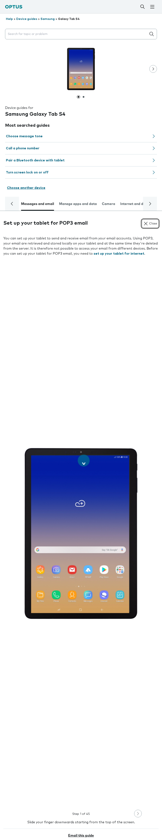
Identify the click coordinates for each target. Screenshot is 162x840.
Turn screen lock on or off (27, 172)
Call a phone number (22, 148)
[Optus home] (13, 6)
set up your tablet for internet (119, 253)
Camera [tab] (108, 204)
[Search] (142, 7)
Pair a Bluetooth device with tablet (35, 160)
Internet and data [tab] (134, 204)
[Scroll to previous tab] (12, 204)
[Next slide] (153, 69)
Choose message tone (24, 136)
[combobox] (77, 34)
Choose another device (26, 188)
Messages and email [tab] (37, 204)
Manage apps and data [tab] (78, 204)
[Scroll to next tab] (150, 204)
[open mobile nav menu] (152, 7)
